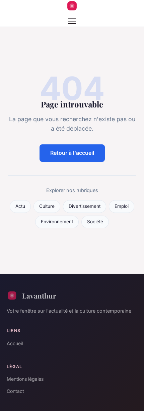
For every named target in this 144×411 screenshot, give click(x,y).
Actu (20, 206)
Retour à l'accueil (72, 152)
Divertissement (84, 206)
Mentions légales (25, 379)
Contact (15, 391)
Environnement (57, 221)
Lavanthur (39, 295)
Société (95, 221)
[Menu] (72, 21)
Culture (47, 206)
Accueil (15, 343)
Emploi (122, 206)
